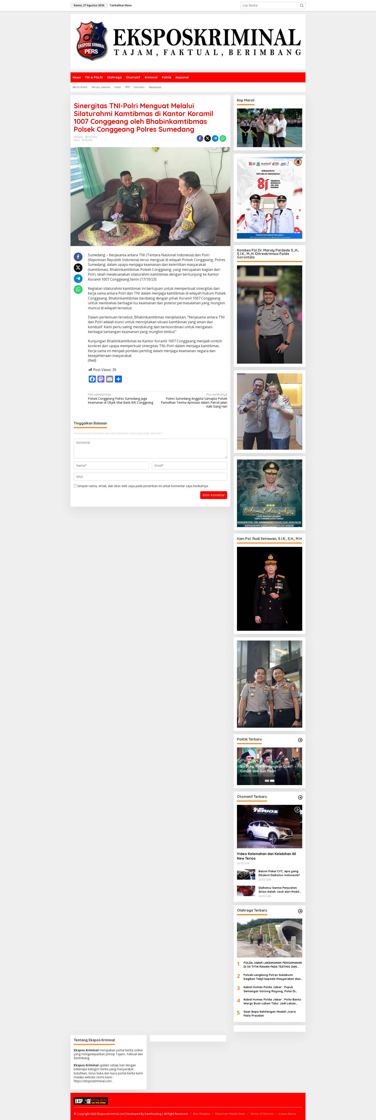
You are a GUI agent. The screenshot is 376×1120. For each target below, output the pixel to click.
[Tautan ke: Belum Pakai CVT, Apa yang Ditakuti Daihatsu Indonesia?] (246, 874)
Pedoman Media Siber (230, 1113)
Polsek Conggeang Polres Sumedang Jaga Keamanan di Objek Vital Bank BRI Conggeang (120, 398)
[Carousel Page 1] (267, 781)
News (77, 139)
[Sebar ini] (200, 138)
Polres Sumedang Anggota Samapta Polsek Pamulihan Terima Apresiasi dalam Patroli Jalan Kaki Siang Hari (194, 400)
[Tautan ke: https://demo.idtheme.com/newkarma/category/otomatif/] (300, 797)
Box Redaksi (201, 1113)
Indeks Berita (287, 1113)
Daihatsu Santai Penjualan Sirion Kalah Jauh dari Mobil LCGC (278, 890)
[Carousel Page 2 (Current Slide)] (272, 781)
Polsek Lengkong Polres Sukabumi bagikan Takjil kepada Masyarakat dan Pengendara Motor (271, 977)
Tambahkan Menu (120, 5)
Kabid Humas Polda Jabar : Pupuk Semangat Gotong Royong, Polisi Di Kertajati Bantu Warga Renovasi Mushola (269, 989)
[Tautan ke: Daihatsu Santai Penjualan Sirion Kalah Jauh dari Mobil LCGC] (246, 891)
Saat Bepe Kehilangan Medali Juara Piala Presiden (269, 1013)
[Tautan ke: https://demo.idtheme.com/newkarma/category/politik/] (300, 740)
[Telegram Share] (215, 138)
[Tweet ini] (207, 138)
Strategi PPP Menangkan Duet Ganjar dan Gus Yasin (266, 768)
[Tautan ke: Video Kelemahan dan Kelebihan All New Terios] (269, 826)
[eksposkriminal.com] (188, 41)
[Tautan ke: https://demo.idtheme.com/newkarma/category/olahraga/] (300, 911)
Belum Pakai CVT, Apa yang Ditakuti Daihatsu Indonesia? (279, 873)
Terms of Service (261, 1113)
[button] (302, 5)
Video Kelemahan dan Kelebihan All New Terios (266, 856)
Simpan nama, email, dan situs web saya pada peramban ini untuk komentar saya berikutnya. (142, 486)
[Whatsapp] (223, 138)
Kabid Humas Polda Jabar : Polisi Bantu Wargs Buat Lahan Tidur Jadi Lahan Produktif (272, 1001)
